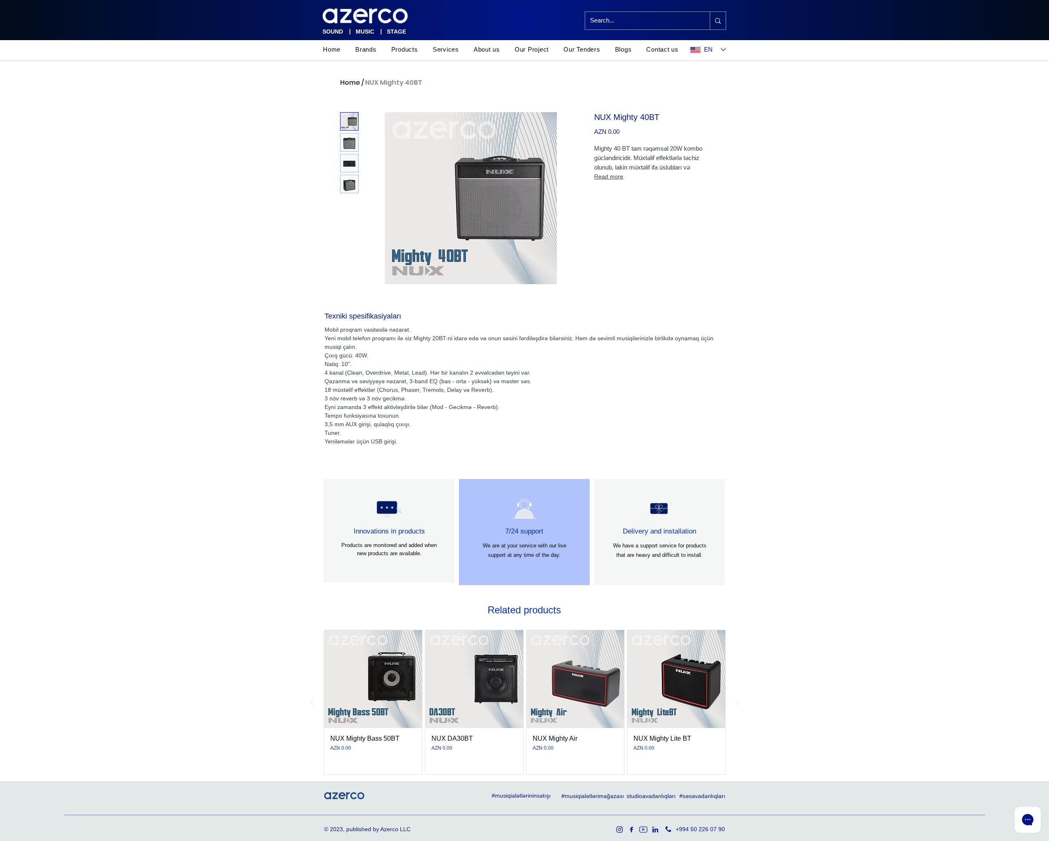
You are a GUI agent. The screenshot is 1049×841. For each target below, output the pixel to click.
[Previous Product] (312, 702)
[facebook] (631, 829)
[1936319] (619, 829)
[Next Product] (737, 702)
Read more (608, 176)
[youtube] (643, 829)
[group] (524, 702)
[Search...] (718, 20)
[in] (655, 829)
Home (350, 82)
